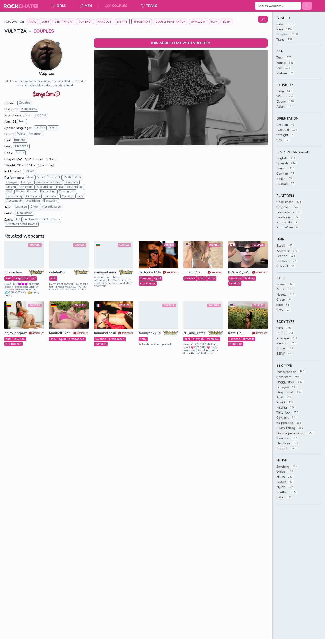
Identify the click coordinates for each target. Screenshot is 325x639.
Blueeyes (21, 146)
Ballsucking (47, 192)
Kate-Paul (236, 333)
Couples (43, 31)
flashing (249, 278)
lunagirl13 (191, 272)
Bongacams (29, 109)
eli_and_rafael (194, 333)
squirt (157, 278)
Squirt (41, 177)
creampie (212, 339)
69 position (141, 21)
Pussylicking (44, 187)
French (53, 128)
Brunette (20, 140)
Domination (24, 213)
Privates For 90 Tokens (21, 224)
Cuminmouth (67, 192)
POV (214, 21)
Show (20, 192)
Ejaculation (50, 201)
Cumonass (33, 196)
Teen (22, 121)
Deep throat (64, 21)
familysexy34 (150, 333)
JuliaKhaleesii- (105, 333)
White (21, 134)
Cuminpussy (14, 196)
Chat (9, 192)
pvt (33, 278)
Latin (45, 21)
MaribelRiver (59, 333)
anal (8, 278)
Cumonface (51, 196)
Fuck (81, 196)
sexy (143, 339)
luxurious (235, 278)
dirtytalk (248, 339)
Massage (68, 196)
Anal (32, 21)
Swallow (198, 21)
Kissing (11, 187)
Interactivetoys (51, 207)
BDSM (226, 21)
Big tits (122, 21)
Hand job (104, 21)
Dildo (34, 207)
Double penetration (170, 21)
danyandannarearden (105, 272)
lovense (145, 278)
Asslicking (33, 201)
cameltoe (235, 344)
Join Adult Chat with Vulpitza (180, 43)
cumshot (100, 344)
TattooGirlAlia (150, 272)
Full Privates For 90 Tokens (42, 219)
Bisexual (41, 115)
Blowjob (12, 182)
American (35, 134)
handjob (234, 283)
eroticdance (147, 283)
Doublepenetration (48, 182)
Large (20, 153)
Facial (60, 187)
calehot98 (57, 272)
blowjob (198, 339)
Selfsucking (75, 187)
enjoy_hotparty (15, 333)
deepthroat (21, 278)
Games (32, 192)
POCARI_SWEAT (239, 272)
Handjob (26, 182)
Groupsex (71, 182)
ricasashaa (13, 272)
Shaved (30, 171)
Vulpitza (46, 73)
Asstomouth (14, 201)
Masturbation (72, 177)
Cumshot (85, 21)
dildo (211, 278)
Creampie (25, 187)
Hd (18, 219)
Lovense (21, 207)
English (40, 128)
